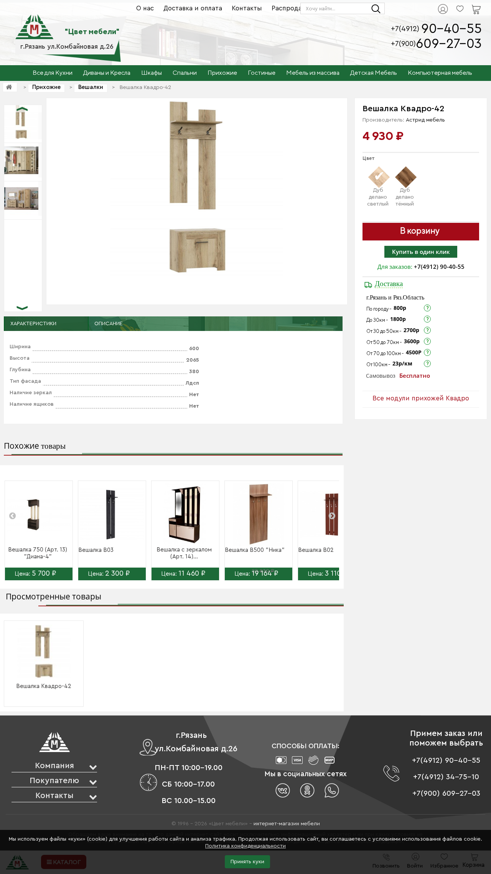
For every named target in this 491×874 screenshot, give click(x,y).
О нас (145, 8)
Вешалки (90, 87)
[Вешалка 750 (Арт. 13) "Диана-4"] (38, 514)
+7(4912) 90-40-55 (439, 266)
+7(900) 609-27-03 (446, 793)
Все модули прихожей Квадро (420, 398)
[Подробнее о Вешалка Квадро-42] (44, 651)
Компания (54, 766)
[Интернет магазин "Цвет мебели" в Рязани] (34, 22)
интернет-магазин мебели (287, 823)
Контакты (247, 8)
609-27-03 (449, 44)
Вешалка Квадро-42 (43, 686)
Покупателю (54, 781)
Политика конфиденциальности (245, 846)
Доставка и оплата (192, 8)
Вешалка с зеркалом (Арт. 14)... (184, 553)
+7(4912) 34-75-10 (446, 777)
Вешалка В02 (316, 550)
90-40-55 (451, 29)
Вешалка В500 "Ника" (255, 550)
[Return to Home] (10, 87)
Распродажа (291, 8)
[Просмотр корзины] (466, 4)
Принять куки (247, 861)
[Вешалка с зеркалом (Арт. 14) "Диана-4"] (185, 514)
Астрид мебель (425, 120)
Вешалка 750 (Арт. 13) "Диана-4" (37, 553)
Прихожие (46, 87)
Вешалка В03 (96, 550)
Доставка (389, 284)
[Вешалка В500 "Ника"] (258, 514)
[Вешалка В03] (112, 514)
